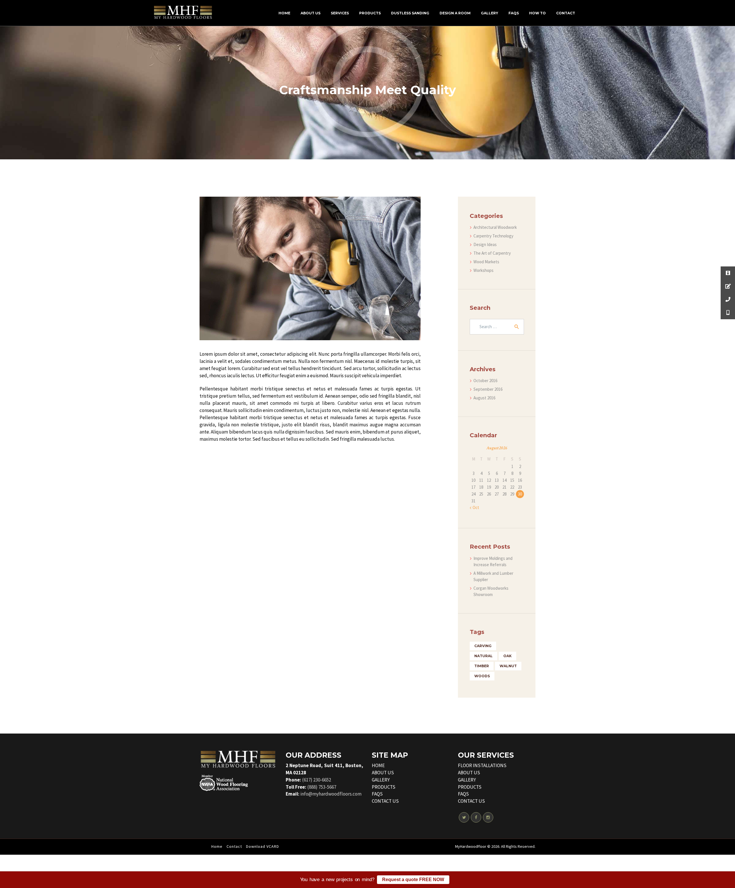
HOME (378, 765)
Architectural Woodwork (495, 227)
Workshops (483, 270)
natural (483, 656)
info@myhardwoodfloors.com (330, 794)
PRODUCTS (383, 787)
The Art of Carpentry (492, 253)
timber (481, 666)
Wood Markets (486, 261)
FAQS (377, 794)
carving (483, 646)
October (485, 380)
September (487, 389)
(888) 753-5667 (321, 787)
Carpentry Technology (493, 236)
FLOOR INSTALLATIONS (482, 765)
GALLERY (381, 780)
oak (507, 656)
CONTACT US (385, 801)
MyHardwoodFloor (470, 846)
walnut (508, 666)
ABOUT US (383, 772)
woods (482, 676)
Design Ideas (485, 244)
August (484, 398)
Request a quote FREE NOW (413, 879)
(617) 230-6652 (316, 780)
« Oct (474, 507)
